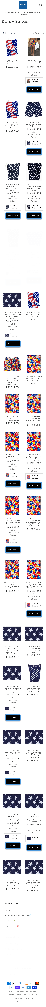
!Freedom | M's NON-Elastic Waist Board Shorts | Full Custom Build (12, 125)
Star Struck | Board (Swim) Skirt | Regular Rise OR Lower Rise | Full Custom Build (12, 650)
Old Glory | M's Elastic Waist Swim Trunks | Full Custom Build (12, 418)
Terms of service (17, 998)
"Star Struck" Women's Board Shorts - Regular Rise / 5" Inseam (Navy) (34, 252)
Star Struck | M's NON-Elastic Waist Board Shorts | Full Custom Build (33, 689)
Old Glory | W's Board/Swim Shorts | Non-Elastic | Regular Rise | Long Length (34, 457)
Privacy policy (33, 994)
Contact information (24, 1002)
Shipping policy (31, 998)
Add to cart (34, 89)
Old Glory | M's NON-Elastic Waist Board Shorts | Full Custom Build (34, 419)
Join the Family (11, 944)
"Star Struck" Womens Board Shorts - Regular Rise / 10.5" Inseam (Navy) (12, 315)
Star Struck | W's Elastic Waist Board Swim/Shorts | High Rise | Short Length (13, 817)
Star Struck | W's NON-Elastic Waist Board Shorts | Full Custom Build (12, 883)
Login (7, 910)
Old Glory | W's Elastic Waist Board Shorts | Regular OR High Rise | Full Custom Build (33, 522)
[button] (4, 5)
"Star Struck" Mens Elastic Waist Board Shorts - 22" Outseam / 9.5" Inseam (12, 253)
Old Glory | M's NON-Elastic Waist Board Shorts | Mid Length (13, 456)
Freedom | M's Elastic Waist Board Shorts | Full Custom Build (34, 314)
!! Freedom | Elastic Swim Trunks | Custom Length (12, 62)
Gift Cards (9, 954)
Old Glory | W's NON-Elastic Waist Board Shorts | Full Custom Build (12, 585)
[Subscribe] (35, 975)
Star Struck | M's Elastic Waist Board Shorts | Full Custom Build (33, 649)
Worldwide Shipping (13, 949)
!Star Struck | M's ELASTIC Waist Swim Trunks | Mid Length (34, 124)
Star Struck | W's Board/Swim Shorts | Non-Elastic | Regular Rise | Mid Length (13, 753)
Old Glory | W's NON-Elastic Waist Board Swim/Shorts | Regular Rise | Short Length (34, 585)
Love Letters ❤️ (12, 926)
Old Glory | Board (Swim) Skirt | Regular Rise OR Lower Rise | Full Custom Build (12, 380)
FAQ (7, 960)
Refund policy (21, 994)
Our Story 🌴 (10, 921)
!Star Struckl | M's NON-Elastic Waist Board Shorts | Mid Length (34, 187)
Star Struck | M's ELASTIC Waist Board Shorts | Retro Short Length (13, 689)
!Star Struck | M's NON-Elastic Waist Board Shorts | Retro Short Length (12, 187)
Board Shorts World (21, 991)
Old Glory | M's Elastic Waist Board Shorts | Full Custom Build (34, 378)
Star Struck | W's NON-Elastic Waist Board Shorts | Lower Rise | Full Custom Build (34, 883)
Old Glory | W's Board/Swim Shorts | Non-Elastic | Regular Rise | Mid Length (13, 521)
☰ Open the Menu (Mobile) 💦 (18, 915)
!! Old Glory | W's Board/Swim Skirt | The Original (34, 62)
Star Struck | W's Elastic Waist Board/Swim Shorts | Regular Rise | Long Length (34, 818)
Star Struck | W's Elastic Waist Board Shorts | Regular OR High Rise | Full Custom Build (33, 753)
